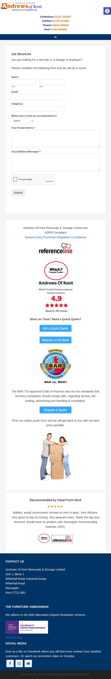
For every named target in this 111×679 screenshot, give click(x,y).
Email (15, 92)
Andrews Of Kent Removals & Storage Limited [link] (21, 8)
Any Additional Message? (26, 151)
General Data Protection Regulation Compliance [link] (55, 237)
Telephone (17, 104)
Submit (18, 192)
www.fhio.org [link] (13, 637)
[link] (107, 11)
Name (15, 77)
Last (41, 86)
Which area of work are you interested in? (34, 116)
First (13, 86)
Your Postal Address (23, 128)
